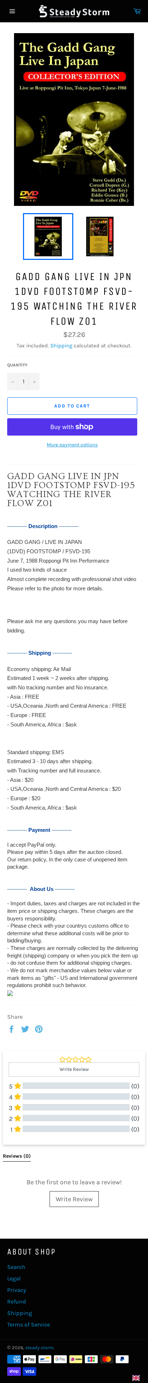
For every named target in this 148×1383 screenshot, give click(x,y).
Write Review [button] (74, 1069)
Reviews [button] (17, 1156)
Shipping (61, 345)
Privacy (16, 1290)
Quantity (17, 365)
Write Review (74, 1199)
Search (16, 1266)
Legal (13, 1278)
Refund (16, 1301)
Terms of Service (28, 1324)
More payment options (72, 445)
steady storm (39, 1347)
